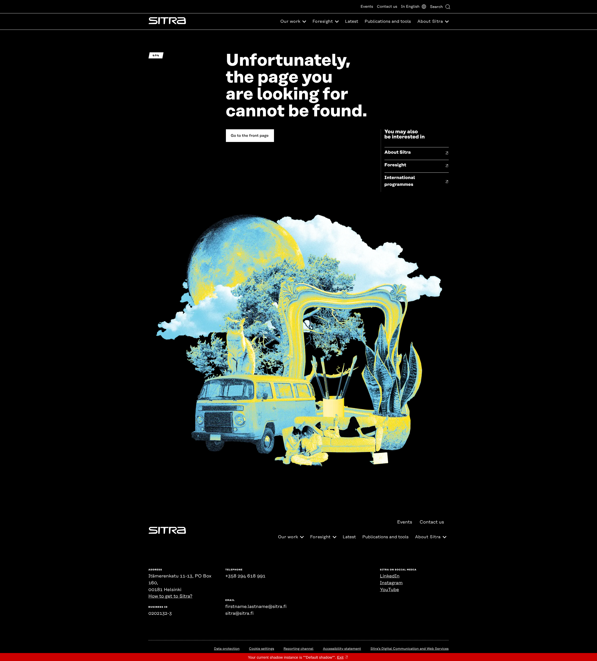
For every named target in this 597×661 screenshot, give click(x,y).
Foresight (395, 165)
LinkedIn (390, 576)
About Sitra (397, 152)
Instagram (391, 583)
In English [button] (410, 6)
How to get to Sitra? (170, 596)
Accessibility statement (342, 649)
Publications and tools (388, 21)
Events (367, 6)
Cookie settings (261, 649)
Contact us (387, 6)
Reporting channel (299, 649)
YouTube (389, 589)
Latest (351, 21)
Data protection (227, 649)
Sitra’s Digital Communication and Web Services (409, 649)
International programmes (399, 181)
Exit (340, 658)
